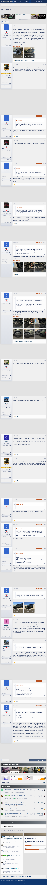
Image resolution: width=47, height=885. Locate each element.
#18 (45, 640)
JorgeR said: (18, 207)
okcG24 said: (18, 504)
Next (6, 21)
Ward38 (6, 810)
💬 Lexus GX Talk (6, 842)
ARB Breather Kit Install (11, 809)
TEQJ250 (41, 815)
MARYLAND (8, 454)
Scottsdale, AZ (8, 87)
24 (10, 656)
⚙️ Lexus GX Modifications (18, 792)
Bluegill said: (18, 120)
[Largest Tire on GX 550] (14, 770)
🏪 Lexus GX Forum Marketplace (20, 798)
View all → (44, 12)
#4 (45, 140)
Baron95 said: (19, 710)
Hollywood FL (8, 378)
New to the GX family (8, 845)
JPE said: (18, 168)
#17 (45, 619)
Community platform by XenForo (13, 880)
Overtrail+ (41, 790)
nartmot (41, 810)
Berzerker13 (7, 805)
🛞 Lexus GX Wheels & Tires (21, 805)
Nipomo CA (8, 45)
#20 (45, 705)
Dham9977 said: (19, 592)
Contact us (3, 883)
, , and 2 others (24, 60)
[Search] (45, 1)
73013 (9, 416)
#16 (45, 588)
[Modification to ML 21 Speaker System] (5, 770)
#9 (45, 360)
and (18, 184)
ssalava (41, 804)
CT (10, 636)
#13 (45, 499)
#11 (45, 435)
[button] (17, 1)
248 (10, 79)
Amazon (20, 779)
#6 (45, 203)
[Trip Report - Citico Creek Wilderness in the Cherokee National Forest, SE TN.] (23, 770)
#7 (45, 242)
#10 (45, 397)
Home (22, 883)
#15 (45, 548)
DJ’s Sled (41, 796)
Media (20, 1)
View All (44, 782)
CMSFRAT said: (19, 553)
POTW (26, 1)
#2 (45, 64)
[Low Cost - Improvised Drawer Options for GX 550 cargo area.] (32, 770)
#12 (45, 458)
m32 (6, 792)
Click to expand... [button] (30, 307)
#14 (45, 524)
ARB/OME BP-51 (6, 862)
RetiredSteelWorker (14, 779)
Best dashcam (14, 776)
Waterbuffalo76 (8, 816)
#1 (45, 25)
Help (20, 883)
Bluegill (6, 798)
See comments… (28, 851)
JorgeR (3, 11)
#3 (45, 116)
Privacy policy (15, 883)
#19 (45, 681)
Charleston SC (8, 662)
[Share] (43, 25)
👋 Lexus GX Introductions (8, 847)
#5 (45, 163)
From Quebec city (7, 850)
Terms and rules (9, 883)
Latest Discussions (8, 834)
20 (10, 39)
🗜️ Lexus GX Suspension (8, 866)
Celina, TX (9, 159)
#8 (45, 293)
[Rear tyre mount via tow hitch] (41, 770)
